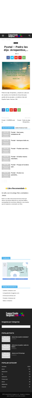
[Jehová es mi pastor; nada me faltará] (6, 347)
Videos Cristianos (7, 300)
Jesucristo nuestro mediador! (20, 337)
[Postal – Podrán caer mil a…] (6, 150)
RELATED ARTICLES (8, 128)
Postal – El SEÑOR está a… (8, 121)
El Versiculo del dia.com (9, 295)
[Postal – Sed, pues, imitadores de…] (6, 134)
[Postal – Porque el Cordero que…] (6, 167)
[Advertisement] (16, 17)
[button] (29, 35)
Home (3, 39)
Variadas (8, 39)
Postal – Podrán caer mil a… (20, 148)
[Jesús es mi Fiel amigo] (6, 355)
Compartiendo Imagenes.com (11, 293)
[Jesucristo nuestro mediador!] (6, 339)
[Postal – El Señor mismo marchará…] (6, 159)
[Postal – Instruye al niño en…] (6, 142)
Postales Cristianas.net (9, 298)
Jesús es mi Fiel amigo (18, 353)
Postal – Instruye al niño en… (20, 140)
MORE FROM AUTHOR (21, 128)
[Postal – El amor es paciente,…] (6, 175)
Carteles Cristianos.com (9, 290)
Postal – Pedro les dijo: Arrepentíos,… (23, 121)
